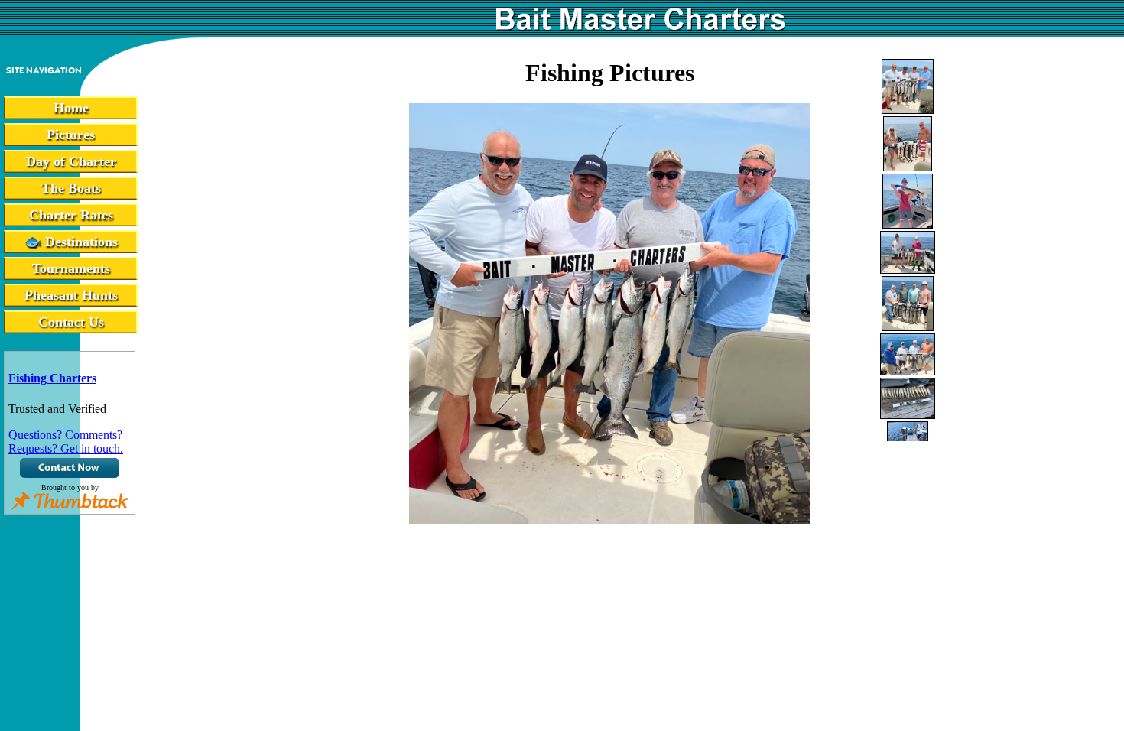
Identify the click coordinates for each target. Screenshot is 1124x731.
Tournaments (71, 268)
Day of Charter (71, 161)
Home (71, 107)
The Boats (71, 188)
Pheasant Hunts (71, 295)
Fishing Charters (52, 378)
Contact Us (71, 322)
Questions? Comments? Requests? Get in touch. (65, 441)
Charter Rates (71, 215)
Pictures (71, 134)
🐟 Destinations (71, 241)
